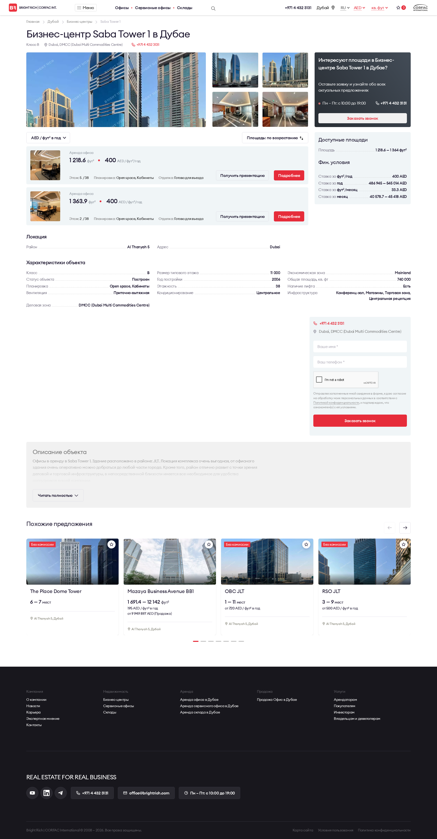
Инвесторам (344, 712)
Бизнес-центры (116, 699)
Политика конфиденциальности (384, 830)
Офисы (122, 7)
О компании (36, 699)
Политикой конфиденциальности (336, 402)
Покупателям (344, 706)
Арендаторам (345, 699)
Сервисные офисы (153, 7)
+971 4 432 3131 (298, 7)
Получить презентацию (242, 175)
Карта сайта (303, 830)
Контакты (34, 725)
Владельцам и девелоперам (357, 718)
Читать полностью (55, 495)
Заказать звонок (362, 118)
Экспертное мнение (42, 718)
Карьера (33, 712)
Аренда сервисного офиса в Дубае (209, 706)
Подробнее (289, 175)
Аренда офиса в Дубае (199, 699)
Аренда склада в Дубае (200, 712)
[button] (405, 528)
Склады (184, 7)
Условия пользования (335, 830)
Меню (88, 7)
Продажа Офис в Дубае (277, 699)
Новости (33, 706)
